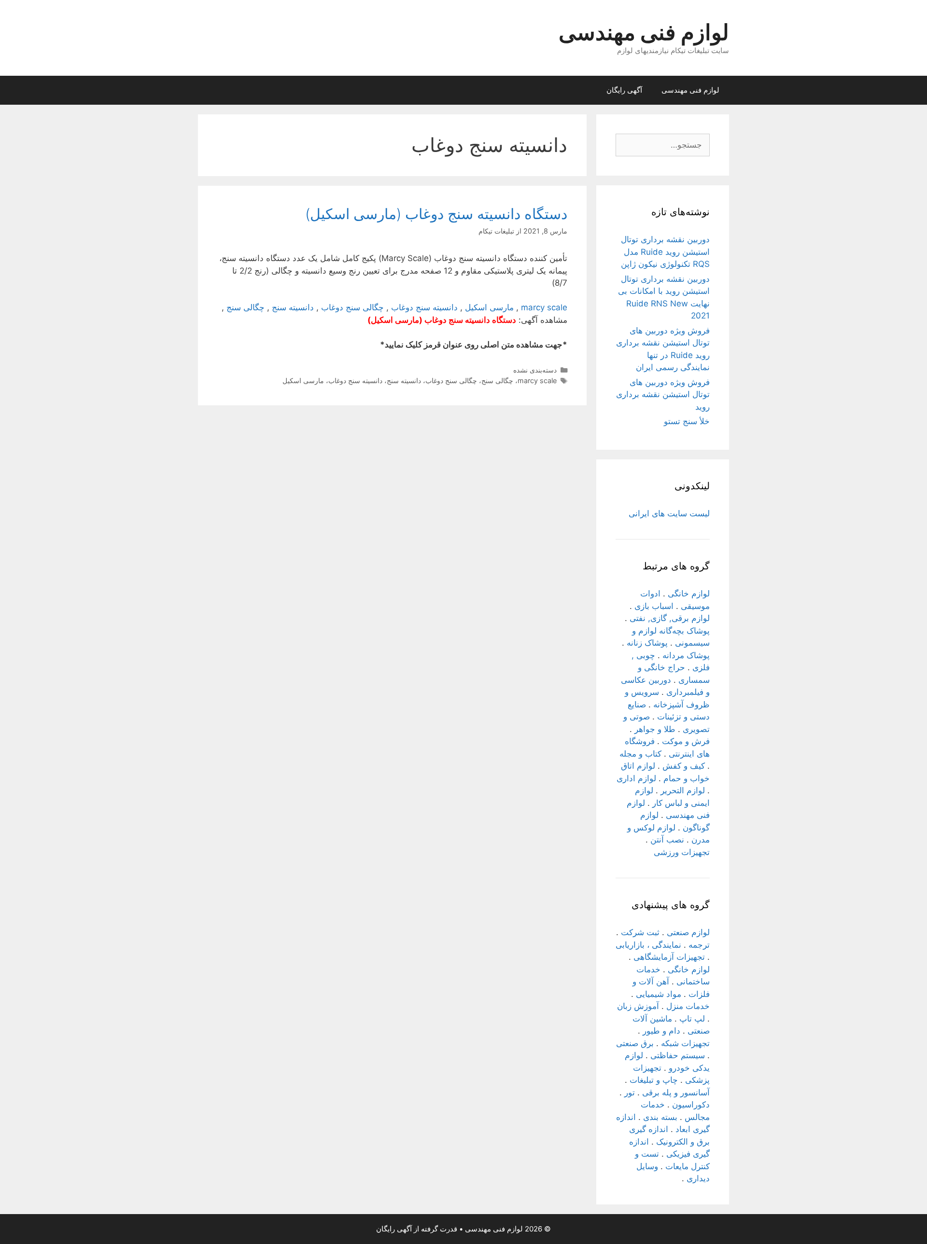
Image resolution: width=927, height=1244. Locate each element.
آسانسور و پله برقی (676, 1092)
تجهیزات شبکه (685, 1043)
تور (629, 1092)
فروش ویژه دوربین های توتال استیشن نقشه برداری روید (663, 394)
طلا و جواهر (654, 729)
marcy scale (544, 307)
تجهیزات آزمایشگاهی (669, 957)
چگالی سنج (245, 307)
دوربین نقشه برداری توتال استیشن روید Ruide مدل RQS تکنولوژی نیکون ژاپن (665, 252)
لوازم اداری (636, 778)
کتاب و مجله (640, 754)
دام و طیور (661, 1031)
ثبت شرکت (640, 932)
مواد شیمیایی (658, 994)
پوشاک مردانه (686, 655)
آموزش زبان (638, 1006)
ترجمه (699, 945)
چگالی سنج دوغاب (352, 307)
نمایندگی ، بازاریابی (648, 945)
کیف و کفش (683, 766)
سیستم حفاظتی (677, 1055)
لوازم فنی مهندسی (644, 32)
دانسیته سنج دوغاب (424, 307)
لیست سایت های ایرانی (669, 513)
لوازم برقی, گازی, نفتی (670, 618)
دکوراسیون (691, 1104)
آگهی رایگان (624, 90)
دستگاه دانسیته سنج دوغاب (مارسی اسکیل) (436, 213)
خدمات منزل (688, 1006)
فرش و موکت (686, 741)
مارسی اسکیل (489, 307)
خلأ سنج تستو (687, 421)
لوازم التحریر (682, 790)
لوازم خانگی (689, 593)
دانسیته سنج (293, 307)
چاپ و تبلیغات (654, 1080)
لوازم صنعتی (688, 932)
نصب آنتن (667, 839)
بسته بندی (660, 1117)
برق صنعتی (635, 1043)
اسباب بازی (654, 606)
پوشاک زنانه (647, 643)
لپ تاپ (692, 1018)
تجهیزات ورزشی (682, 852)
